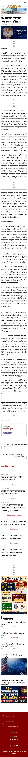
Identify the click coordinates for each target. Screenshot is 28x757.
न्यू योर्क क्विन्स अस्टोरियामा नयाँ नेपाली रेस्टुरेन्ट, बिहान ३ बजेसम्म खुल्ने (13, 645)
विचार (14, 24)
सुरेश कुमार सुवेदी (4, 24)
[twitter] (14, 746)
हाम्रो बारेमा (14, 732)
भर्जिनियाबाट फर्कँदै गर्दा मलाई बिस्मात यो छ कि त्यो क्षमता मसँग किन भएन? (13, 523)
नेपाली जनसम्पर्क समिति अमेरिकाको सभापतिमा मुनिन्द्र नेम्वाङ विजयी (12, 537)
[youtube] (17, 746)
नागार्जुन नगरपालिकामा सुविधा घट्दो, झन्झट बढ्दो (12, 634)
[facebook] (10, 746)
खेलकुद (2, 502)
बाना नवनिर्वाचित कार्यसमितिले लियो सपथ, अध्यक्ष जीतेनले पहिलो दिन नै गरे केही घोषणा (15, 445)
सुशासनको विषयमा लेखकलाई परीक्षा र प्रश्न (13, 20)
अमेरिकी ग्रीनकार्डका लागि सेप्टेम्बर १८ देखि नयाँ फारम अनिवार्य (13, 492)
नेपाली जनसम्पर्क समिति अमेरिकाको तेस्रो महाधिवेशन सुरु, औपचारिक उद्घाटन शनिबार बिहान (12, 552)
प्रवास (2, 533)
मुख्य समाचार (11, 24)
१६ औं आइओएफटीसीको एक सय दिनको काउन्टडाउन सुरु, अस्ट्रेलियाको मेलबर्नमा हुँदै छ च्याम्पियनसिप (13, 508)
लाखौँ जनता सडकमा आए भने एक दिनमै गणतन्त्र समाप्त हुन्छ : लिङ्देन (13, 455)
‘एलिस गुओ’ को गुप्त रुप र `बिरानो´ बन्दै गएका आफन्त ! (12, 478)
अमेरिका (2, 488)
